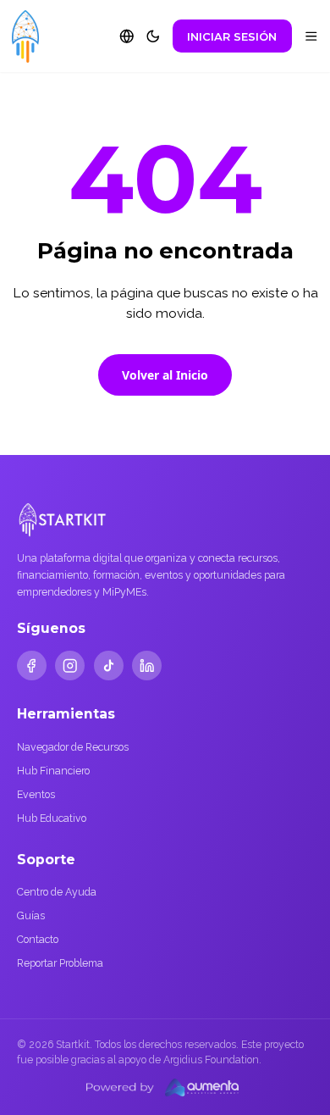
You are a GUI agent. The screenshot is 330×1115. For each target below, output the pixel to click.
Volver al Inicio (165, 375)
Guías (31, 915)
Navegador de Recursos (73, 747)
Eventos (36, 794)
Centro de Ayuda (56, 891)
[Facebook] (32, 665)
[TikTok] (109, 665)
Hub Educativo (51, 818)
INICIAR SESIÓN (232, 36)
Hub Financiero (53, 770)
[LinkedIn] (147, 665)
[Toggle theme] (153, 36)
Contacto (37, 939)
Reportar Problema (60, 963)
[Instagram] (70, 665)
